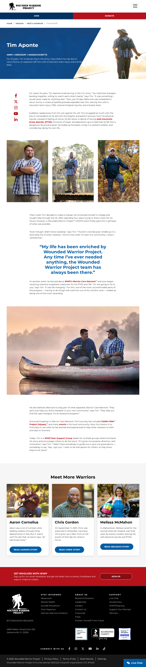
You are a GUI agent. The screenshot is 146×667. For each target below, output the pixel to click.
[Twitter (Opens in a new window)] (82, 648)
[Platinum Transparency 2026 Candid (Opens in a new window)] (81, 634)
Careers (79, 605)
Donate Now (115, 602)
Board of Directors (84, 598)
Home (9, 23)
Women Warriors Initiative (54, 613)
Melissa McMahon (116, 522)
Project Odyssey (38, 424)
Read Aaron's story (25, 549)
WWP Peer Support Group (58, 438)
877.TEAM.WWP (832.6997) (20, 620)
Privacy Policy (51, 659)
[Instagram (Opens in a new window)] (76, 648)
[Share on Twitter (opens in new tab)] (16, 101)
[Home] (24, 6)
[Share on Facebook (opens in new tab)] (16, 95)
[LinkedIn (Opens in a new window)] (97, 648)
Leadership (80, 602)
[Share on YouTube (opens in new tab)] (16, 113)
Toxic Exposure (48, 609)
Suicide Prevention (50, 605)
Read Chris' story (69, 549)
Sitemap (102, 659)
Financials (80, 613)
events (62, 424)
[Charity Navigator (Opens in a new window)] (125, 634)
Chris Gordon (67, 522)
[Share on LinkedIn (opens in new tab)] (16, 119)
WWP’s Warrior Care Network (80, 281)
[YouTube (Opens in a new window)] (90, 648)
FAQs (78, 617)
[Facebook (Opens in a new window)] (69, 648)
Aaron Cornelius (24, 522)
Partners (113, 613)
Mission (20, 23)
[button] (135, 6)
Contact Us (80, 609)
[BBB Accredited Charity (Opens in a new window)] (103, 634)
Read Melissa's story (116, 546)
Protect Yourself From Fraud (89, 620)
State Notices (86, 659)
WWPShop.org (116, 605)
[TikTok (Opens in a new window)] (104, 648)
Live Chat (114, 598)
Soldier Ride (108, 421)
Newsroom (46, 598)
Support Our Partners (120, 609)
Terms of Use (69, 659)
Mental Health (48, 602)
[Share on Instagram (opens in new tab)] (16, 107)
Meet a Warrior (35, 23)
